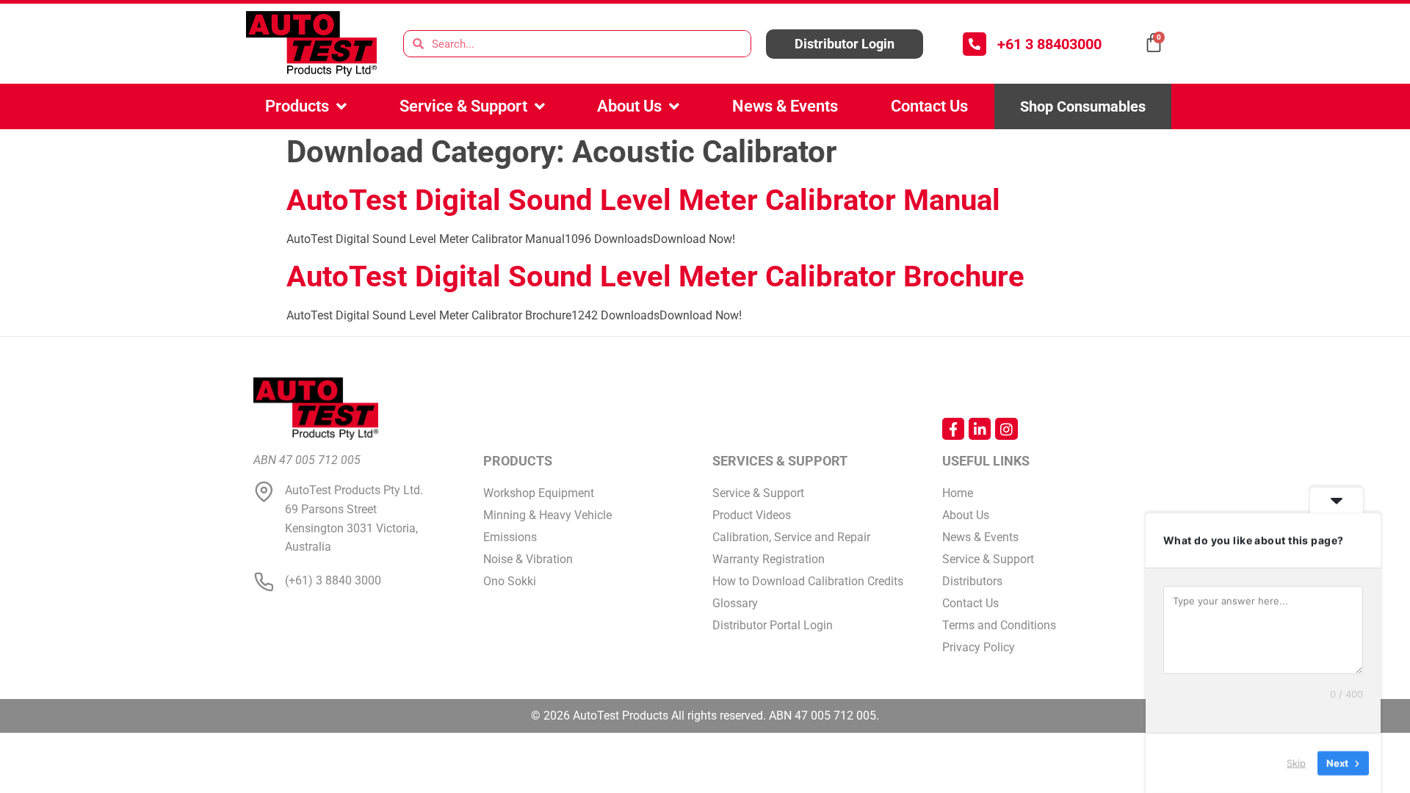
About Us (629, 106)
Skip (1296, 763)
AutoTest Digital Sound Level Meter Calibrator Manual (643, 200)
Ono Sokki (509, 581)
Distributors (972, 581)
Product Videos (751, 515)
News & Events (785, 106)
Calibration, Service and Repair (791, 537)
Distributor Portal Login (772, 625)
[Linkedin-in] (980, 429)
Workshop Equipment (538, 493)
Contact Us (929, 106)
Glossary (735, 603)
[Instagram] (1006, 429)
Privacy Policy (978, 647)
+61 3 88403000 (1049, 44)
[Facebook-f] (953, 429)
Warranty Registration (768, 559)
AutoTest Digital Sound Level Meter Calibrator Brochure (655, 276)
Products (297, 106)
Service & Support (463, 106)
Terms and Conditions (999, 625)
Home (957, 493)
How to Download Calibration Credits (807, 581)
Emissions (510, 537)
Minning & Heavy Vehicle (547, 515)
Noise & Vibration (528, 559)
